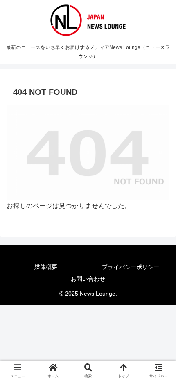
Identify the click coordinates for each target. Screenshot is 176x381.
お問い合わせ (88, 279)
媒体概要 (45, 267)
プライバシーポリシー (130, 267)
